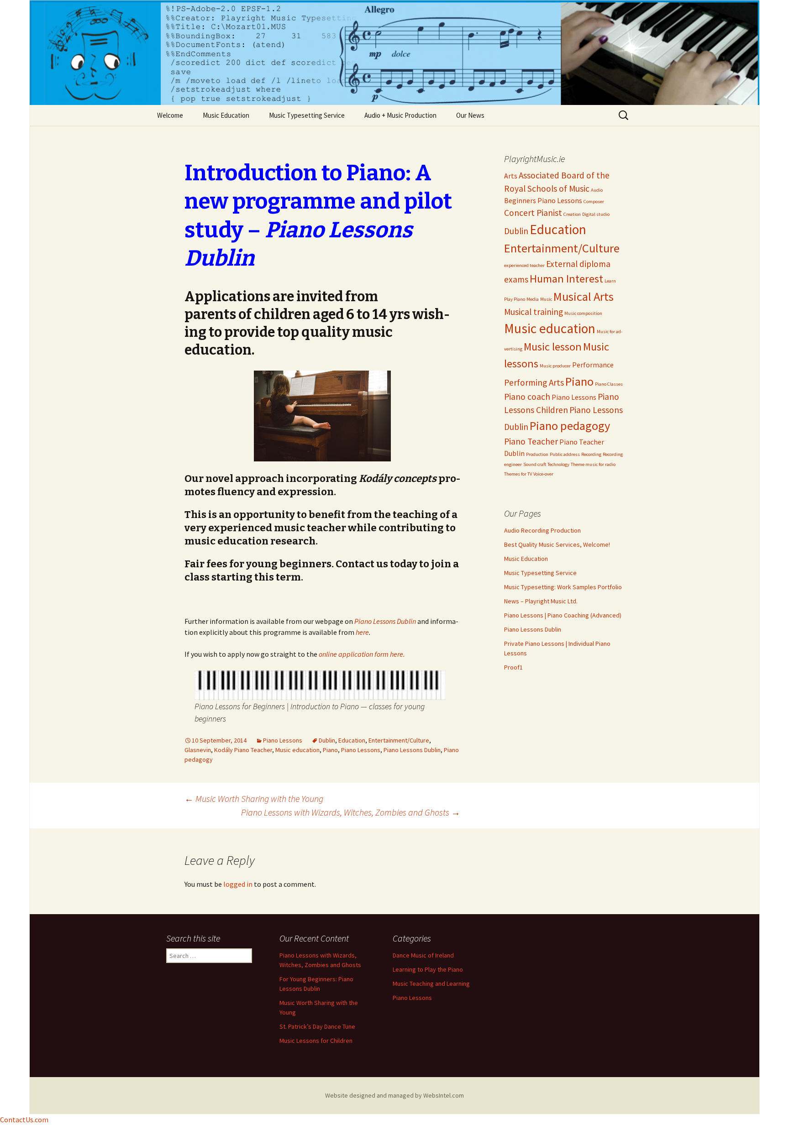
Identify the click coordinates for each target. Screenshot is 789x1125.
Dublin (327, 740)
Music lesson (553, 347)
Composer (594, 201)
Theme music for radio (593, 464)
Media (532, 299)
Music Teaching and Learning (431, 983)
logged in (237, 884)
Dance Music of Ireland (423, 955)
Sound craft (534, 464)
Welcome (170, 115)
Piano (330, 750)
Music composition (583, 313)
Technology (558, 464)
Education (351, 740)
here (362, 632)
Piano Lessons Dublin (385, 621)
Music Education (226, 115)
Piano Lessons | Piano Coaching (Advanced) (562, 615)
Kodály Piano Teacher (243, 750)
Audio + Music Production (400, 115)
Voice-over (543, 474)
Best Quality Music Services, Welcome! (557, 544)
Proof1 (513, 667)
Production (537, 454)
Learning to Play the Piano (428, 969)
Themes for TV (518, 474)
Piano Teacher (531, 441)
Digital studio (596, 214)
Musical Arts (583, 296)
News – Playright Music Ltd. (541, 601)
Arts (510, 175)
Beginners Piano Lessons (543, 200)
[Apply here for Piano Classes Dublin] (320, 684)
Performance (593, 364)
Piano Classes (609, 384)
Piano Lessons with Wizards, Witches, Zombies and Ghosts (350, 812)
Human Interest (566, 279)
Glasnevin (197, 750)
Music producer (555, 366)
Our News (470, 115)
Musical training (533, 311)
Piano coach (527, 396)
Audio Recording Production (542, 530)
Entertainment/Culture (398, 740)
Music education (297, 750)
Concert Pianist (533, 212)
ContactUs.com (24, 1119)
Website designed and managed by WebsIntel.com (394, 1095)
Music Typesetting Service (307, 115)
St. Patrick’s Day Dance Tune (317, 1026)
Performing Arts (534, 382)
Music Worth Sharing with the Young (253, 798)
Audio (597, 190)
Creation (572, 214)
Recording (591, 454)
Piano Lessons (282, 740)
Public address (565, 454)
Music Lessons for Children (315, 1040)
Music (546, 299)
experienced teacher (524, 265)
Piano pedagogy (570, 425)
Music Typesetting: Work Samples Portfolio (563, 587)
